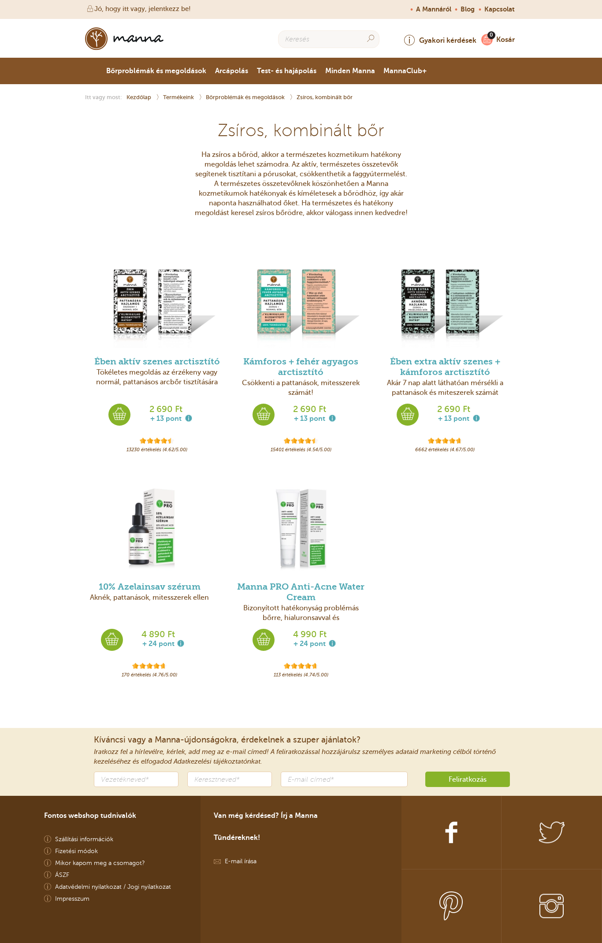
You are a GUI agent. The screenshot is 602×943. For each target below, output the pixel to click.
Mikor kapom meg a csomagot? (100, 863)
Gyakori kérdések (447, 40)
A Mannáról (433, 9)
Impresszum (72, 898)
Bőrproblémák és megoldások (156, 71)
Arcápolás (231, 71)
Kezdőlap (139, 97)
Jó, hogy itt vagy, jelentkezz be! (142, 9)
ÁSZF (62, 875)
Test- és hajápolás (286, 71)
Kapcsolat (499, 9)
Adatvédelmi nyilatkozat (88, 887)
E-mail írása (240, 861)
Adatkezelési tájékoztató (210, 761)
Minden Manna (350, 71)
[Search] (370, 38)
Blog (468, 9)
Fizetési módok (76, 851)
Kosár (505, 39)
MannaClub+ (405, 71)
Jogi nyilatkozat (149, 887)
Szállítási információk (84, 839)
